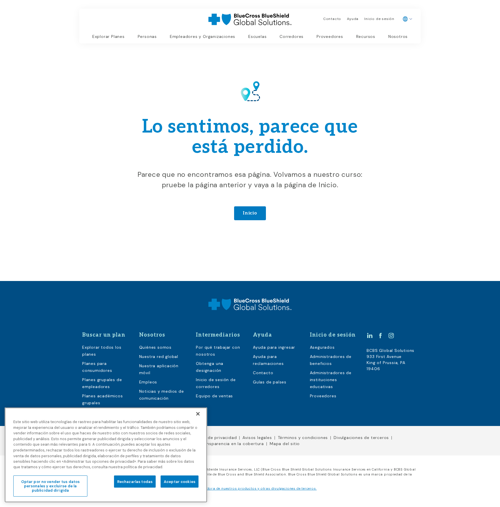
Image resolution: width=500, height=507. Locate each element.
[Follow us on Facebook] (380, 335)
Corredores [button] (292, 36)
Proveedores (330, 36)
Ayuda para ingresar (274, 347)
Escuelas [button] (257, 36)
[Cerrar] (198, 413)
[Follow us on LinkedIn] (370, 335)
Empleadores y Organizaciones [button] (202, 36)
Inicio (250, 213)
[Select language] (407, 19)
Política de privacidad (214, 437)
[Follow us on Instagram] (391, 335)
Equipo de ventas (214, 395)
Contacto (332, 18)
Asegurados (322, 347)
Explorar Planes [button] (108, 36)
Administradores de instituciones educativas (331, 379)
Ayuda (353, 18)
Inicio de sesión (379, 18)
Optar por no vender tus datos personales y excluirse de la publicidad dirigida (50, 486)
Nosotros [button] (398, 36)
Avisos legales (257, 437)
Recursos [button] (365, 36)
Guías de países (269, 382)
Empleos (148, 382)
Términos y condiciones (303, 437)
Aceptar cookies (179, 481)
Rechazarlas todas (134, 481)
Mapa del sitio (285, 443)
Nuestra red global (158, 356)
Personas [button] (147, 36)
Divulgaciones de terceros (361, 437)
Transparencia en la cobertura (232, 443)
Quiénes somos (155, 347)
